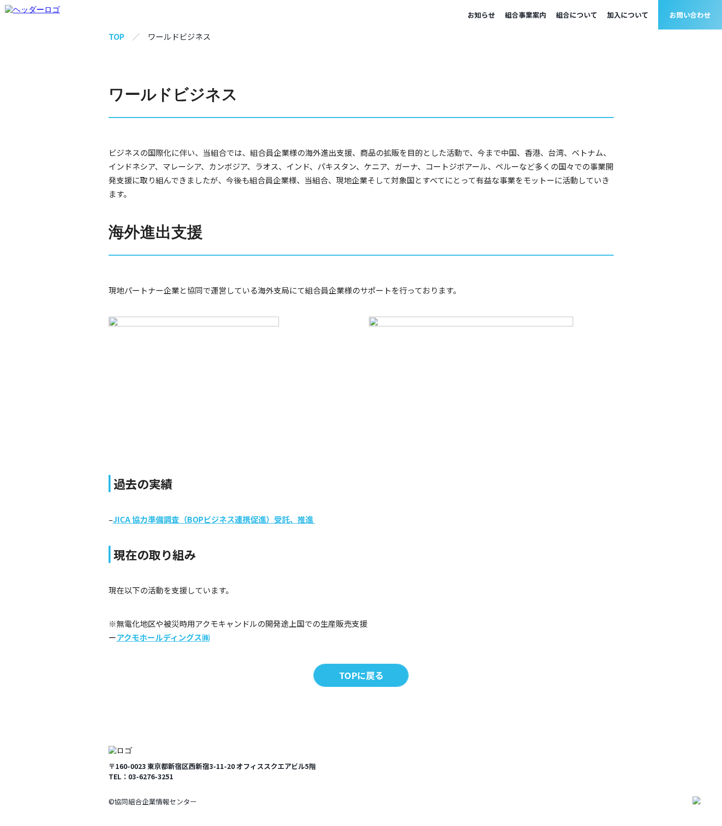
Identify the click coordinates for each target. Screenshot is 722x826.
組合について (576, 15)
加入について (627, 15)
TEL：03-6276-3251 (141, 776)
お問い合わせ (690, 15)
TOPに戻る (361, 675)
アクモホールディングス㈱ (163, 637)
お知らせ (481, 15)
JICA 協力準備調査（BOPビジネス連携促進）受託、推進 (214, 519)
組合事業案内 (525, 15)
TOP (116, 36)
